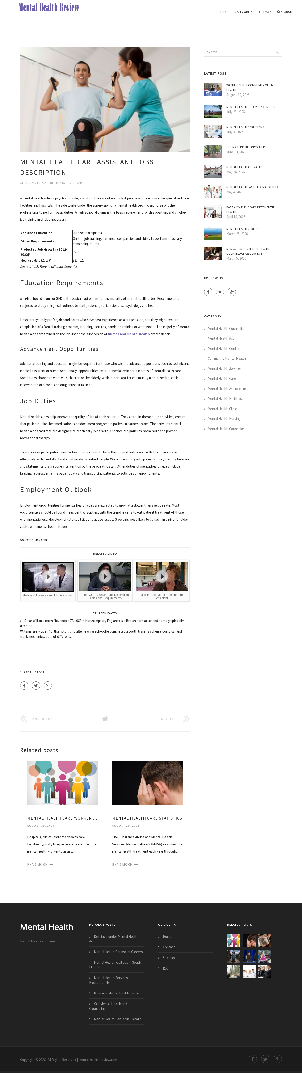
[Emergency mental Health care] (264, 940)
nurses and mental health (129, 334)
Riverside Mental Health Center (117, 993)
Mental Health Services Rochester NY (108, 980)
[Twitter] (36, 685)
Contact (169, 947)
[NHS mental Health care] (233, 971)
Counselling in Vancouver (245, 147)
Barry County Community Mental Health (250, 209)
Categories (243, 12)
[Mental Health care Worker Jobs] (62, 783)
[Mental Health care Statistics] (147, 783)
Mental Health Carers (242, 229)
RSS (166, 968)
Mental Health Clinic (222, 408)
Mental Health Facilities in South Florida (115, 964)
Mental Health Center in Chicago (118, 1019)
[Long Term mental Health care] (264, 971)
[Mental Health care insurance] (233, 956)
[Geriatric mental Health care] (249, 971)
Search (286, 12)
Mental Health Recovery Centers (250, 107)
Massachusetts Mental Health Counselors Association (247, 251)
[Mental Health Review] (50, 7)
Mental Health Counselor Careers (118, 952)
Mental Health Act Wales (244, 167)
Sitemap (265, 12)
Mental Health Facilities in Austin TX (252, 187)
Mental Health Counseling (227, 328)
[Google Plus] (48, 685)
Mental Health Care (69, 183)
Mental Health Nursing (224, 418)
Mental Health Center (223, 348)
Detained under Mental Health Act (113, 938)
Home (224, 12)
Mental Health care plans (245, 127)
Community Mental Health (227, 358)
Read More (37, 864)
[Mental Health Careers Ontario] (264, 956)
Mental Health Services (225, 368)
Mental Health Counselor (226, 429)
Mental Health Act (221, 338)
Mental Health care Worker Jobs (62, 818)
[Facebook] (24, 685)
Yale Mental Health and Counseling (108, 1006)
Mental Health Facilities (225, 398)
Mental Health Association (227, 388)
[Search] (277, 52)
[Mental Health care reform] (249, 956)
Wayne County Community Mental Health (250, 87)
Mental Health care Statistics (147, 818)
